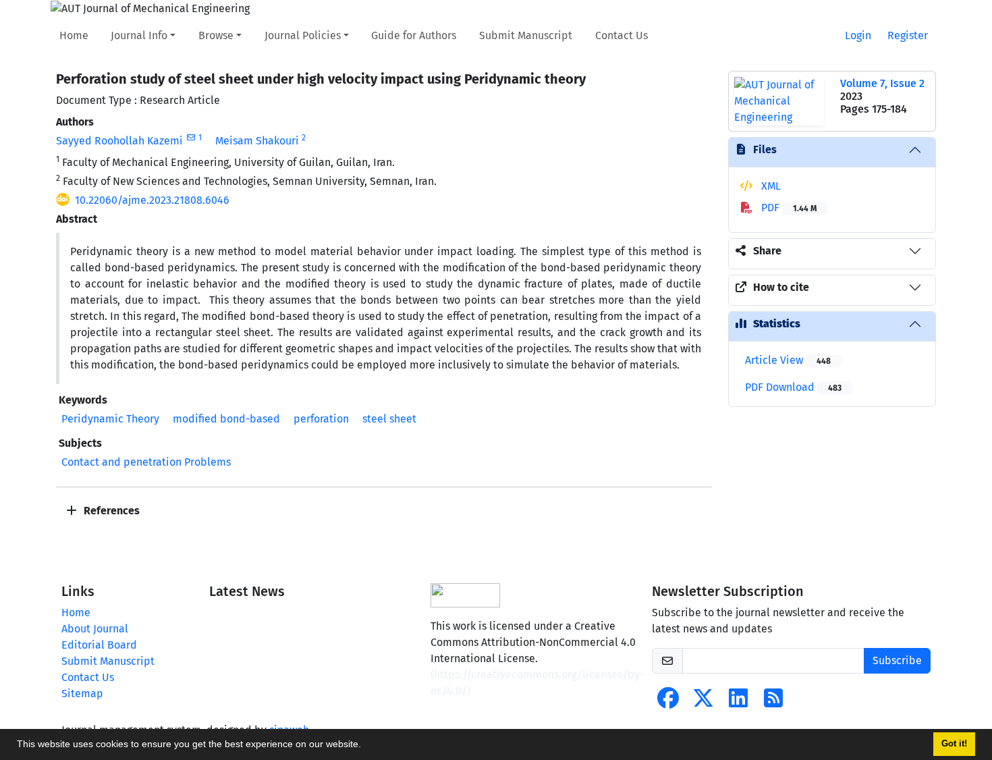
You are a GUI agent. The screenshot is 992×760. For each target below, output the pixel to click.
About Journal (94, 628)
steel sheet (389, 418)
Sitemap (82, 693)
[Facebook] (668, 702)
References (110, 510)
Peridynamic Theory (110, 418)
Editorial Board (99, 645)
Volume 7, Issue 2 (882, 83)
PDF (788, 207)
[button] (366, 746)
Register (907, 35)
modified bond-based (226, 418)
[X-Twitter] (703, 702)
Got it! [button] (954, 744)
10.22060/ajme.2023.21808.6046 (152, 200)
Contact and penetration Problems (146, 462)
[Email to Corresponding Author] (191, 137)
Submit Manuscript (525, 35)
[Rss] (773, 702)
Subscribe (897, 660)
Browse (215, 35)
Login (858, 35)
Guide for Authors (413, 35)
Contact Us (621, 35)
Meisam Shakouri (257, 140)
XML (770, 186)
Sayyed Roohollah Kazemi (119, 140)
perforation (321, 418)
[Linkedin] (738, 702)
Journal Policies (303, 35)
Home (73, 35)
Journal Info (139, 35)
